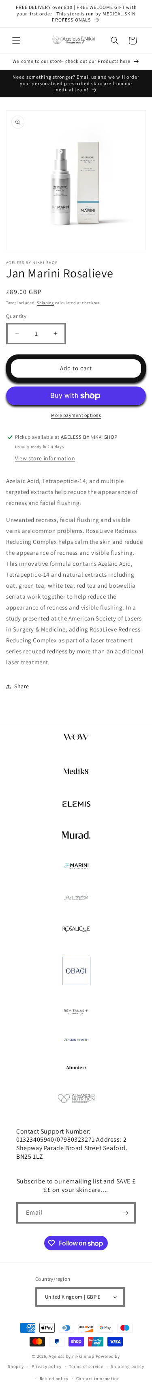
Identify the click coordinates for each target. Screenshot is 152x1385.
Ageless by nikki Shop (71, 1356)
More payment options (76, 415)
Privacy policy (47, 1366)
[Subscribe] (125, 1213)
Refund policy (54, 1378)
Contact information (98, 1378)
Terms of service (86, 1366)
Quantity (16, 316)
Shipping (45, 302)
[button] (16, 40)
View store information (45, 458)
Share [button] (21, 686)
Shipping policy (127, 1366)
